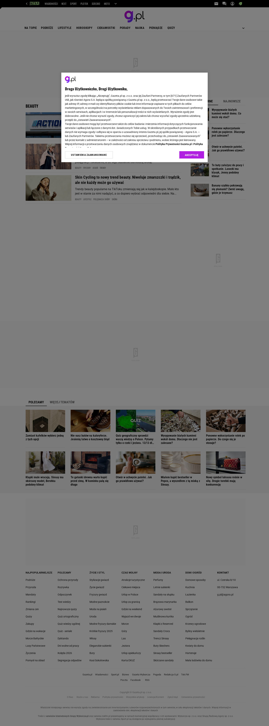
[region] (134, 117)
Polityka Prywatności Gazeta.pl (174, 144)
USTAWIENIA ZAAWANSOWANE (89, 154)
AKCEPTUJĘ (192, 155)
